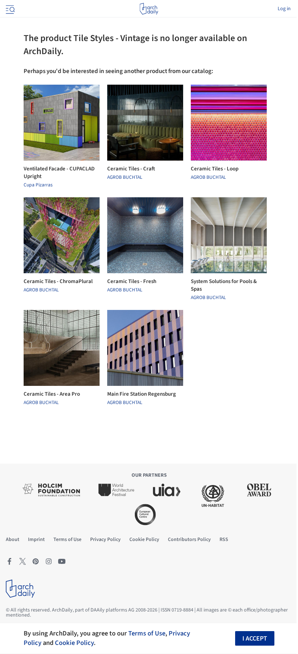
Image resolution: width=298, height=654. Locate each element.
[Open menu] (9, 9)
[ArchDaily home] (149, 9)
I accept (254, 638)
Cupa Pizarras (38, 185)
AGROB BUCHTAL (124, 177)
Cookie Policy (74, 642)
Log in (284, 8)
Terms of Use (146, 633)
